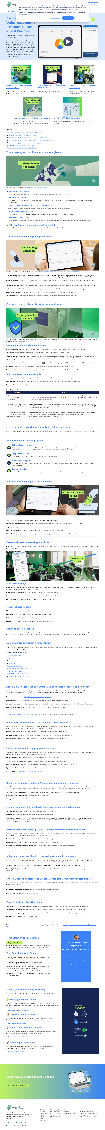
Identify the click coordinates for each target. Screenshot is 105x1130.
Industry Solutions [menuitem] (85, 1115)
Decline (80, 18)
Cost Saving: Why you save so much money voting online (25, 143)
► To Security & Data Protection (17, 1010)
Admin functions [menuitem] (55, 1113)
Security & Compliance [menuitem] (86, 1111)
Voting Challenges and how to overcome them (22, 135)
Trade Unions (12, 661)
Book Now (92, 4)
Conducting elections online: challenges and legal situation (60, 271)
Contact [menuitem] (66, 1110)
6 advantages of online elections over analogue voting (25, 132)
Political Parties (13, 658)
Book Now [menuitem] (43, 1120)
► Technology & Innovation (15, 1051)
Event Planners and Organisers (18, 676)
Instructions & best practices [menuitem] (88, 1113)
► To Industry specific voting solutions (19, 1037)
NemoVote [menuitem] (43, 1110)
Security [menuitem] (42, 1116)
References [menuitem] (43, 1113)
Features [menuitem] (42, 1111)
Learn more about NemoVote (19, 1085)
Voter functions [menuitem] (55, 1116)
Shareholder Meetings (15, 666)
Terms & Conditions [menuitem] (70, 1113)
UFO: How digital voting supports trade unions (30, 771)
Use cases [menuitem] (53, 1115)
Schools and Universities (15, 671)
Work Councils (12, 663)
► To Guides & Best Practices (16, 1023)
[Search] (93, 19)
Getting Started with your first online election (22, 148)
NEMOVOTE (10, 11)
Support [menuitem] (42, 1115)
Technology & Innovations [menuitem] (88, 1116)
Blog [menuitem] (81, 1110)
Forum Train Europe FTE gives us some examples (21, 714)
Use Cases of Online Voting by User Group (21, 145)
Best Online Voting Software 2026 (67, 118)
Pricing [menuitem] (42, 1118)
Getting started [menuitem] (55, 1111)
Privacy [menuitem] (66, 1111)
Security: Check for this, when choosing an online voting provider (28, 137)
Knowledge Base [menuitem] (55, 1110)
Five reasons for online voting (38, 187)
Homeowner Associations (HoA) (18, 668)
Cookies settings (55, 18)
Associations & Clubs (14, 655)
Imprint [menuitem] (66, 1115)
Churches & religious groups (17, 673)
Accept (68, 18)
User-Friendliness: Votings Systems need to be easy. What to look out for (30, 140)
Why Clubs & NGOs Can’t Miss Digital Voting (37, 697)
